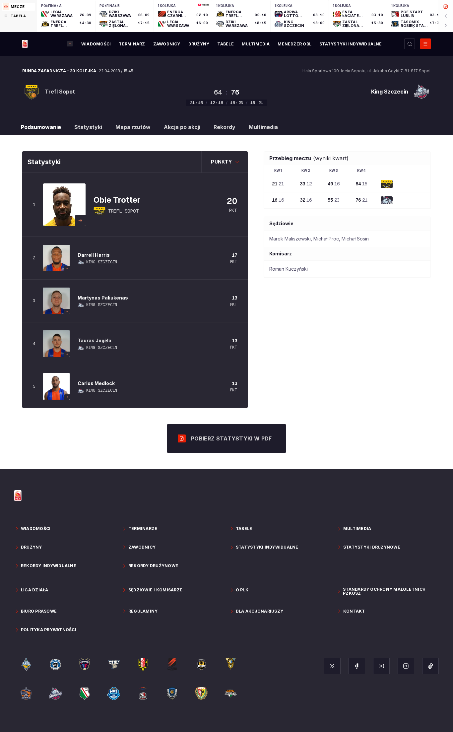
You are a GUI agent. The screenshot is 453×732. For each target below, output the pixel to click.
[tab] (18, 6)
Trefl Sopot (123, 211)
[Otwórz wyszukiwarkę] (409, 43)
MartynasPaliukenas (103, 297)
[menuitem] (96, 44)
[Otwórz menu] (425, 43)
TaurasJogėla (94, 340)
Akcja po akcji (182, 127)
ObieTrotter (117, 200)
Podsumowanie (41, 127)
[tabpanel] (245, 16)
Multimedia (263, 127)
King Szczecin (101, 262)
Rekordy (224, 127)
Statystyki (88, 127)
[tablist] (18, 16)
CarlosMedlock (96, 383)
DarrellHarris (94, 255)
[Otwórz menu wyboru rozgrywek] (70, 43)
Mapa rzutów (133, 127)
